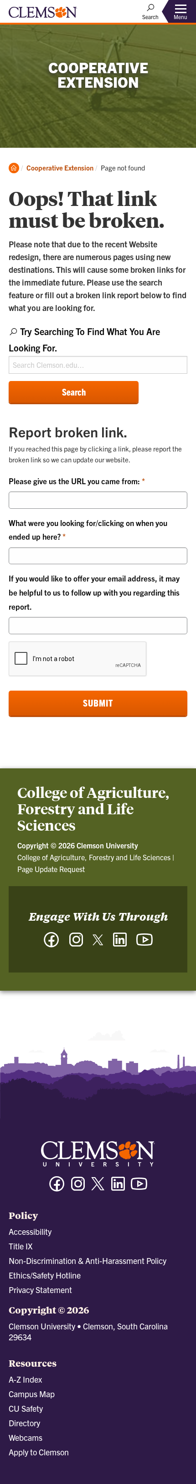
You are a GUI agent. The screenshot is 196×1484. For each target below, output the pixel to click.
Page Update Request (51, 868)
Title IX (20, 1246)
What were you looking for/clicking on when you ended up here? (88, 529)
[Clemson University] (43, 15)
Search (74, 391)
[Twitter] (98, 943)
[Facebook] (51, 944)
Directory (24, 1423)
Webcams (25, 1437)
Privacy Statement (40, 1289)
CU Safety (26, 1408)
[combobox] (98, 348)
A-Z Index (25, 1379)
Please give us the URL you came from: (75, 481)
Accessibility (30, 1231)
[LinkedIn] (120, 944)
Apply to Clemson (39, 1452)
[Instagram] (76, 944)
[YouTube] (144, 944)
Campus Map (32, 1394)
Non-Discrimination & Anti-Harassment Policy (87, 1260)
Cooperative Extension (59, 167)
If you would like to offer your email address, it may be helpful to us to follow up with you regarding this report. (94, 592)
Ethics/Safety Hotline (45, 1275)
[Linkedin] (118, 1188)
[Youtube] (139, 1188)
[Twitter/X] (98, 1188)
